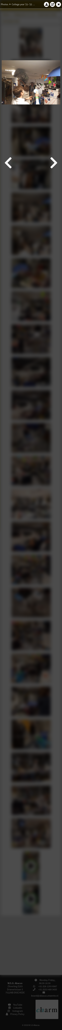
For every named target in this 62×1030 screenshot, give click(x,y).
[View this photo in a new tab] (52, 4)
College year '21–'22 (22, 4)
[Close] (58, 4)
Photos (4, 4)
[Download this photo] (46, 4)
